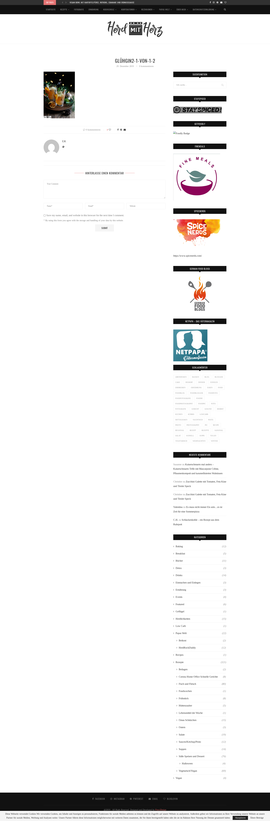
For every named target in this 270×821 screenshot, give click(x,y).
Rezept (193, 430)
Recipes (201, 655)
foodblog (180, 393)
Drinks (201, 575)
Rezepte (63, 9)
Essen (209, 387)
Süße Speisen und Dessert (202, 756)
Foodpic (202, 404)
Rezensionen (146, 9)
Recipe (216, 425)
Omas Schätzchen (202, 720)
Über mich (181, 9)
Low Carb (201, 626)
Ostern (202, 727)
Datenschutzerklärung (203, 9)
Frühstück (202, 698)
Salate (202, 734)
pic (206, 425)
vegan (213, 436)
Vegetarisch (181, 441)
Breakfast (201, 553)
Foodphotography (184, 404)
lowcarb (204, 414)
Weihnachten (199, 441)
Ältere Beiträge (257, 818)
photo (178, 425)
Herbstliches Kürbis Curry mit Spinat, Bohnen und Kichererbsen (100, 2)
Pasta (210, 420)
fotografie (180, 409)
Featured (201, 604)
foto (213, 404)
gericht (195, 409)
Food (220, 387)
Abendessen (181, 377)
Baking (201, 546)
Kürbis (191, 414)
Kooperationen (128, 9)
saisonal (219, 430)
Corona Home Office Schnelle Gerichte (202, 676)
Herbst (220, 409)
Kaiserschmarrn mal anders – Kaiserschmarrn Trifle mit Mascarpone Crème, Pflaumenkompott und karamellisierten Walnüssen (197, 469)
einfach (214, 382)
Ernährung (94, 9)
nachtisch (198, 420)
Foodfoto (213, 393)
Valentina (177, 507)
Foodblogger (196, 393)
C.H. (64, 141)
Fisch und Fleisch (202, 684)
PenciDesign (160, 810)
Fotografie (79, 9)
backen (195, 377)
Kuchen (178, 414)
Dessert (189, 382)
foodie (199, 398)
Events (201, 597)
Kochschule (108, 9)
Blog (207, 377)
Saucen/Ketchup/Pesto (202, 741)
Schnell (190, 436)
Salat (178, 436)
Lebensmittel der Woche (202, 713)
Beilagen (202, 669)
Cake (177, 382)
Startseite (51, 9)
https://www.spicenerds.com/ (187, 255)
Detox (201, 568)
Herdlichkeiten (201, 618)
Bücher (201, 560)
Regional (179, 430)
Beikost (202, 640)
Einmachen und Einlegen (201, 582)
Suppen (202, 749)
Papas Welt (164, 9)
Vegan (201, 778)
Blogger (219, 377)
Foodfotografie (183, 398)
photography (193, 425)
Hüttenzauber (202, 705)
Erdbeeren (180, 387)
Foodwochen (202, 691)
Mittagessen (181, 420)
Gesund (208, 409)
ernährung (196, 387)
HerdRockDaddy (202, 647)
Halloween (203, 763)
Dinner (201, 382)
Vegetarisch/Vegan (202, 770)
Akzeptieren (240, 818)
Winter (214, 441)
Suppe (202, 436)
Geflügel (201, 611)
